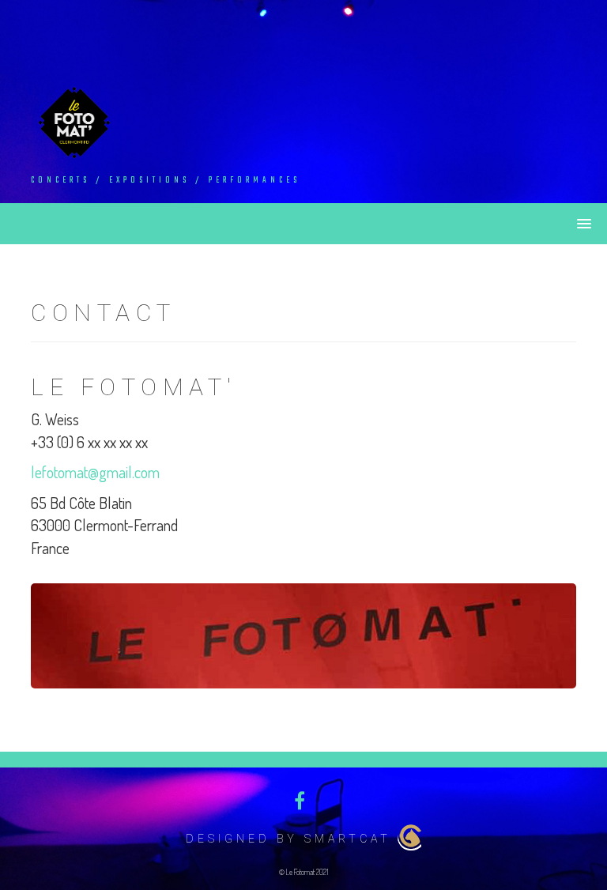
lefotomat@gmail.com (95, 472)
